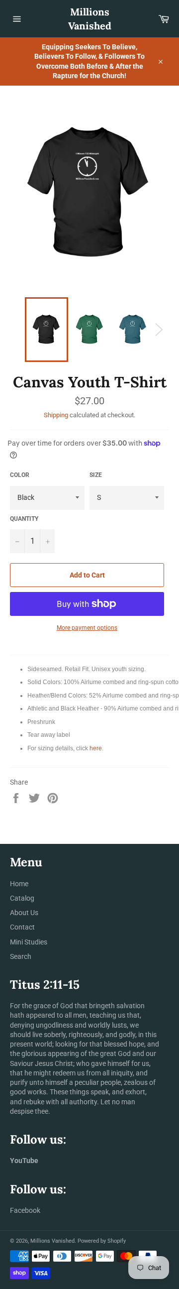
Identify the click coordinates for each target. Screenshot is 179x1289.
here (96, 748)
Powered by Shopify (102, 1241)
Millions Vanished (89, 18)
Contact (22, 927)
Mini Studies (28, 942)
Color (19, 474)
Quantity (24, 518)
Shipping (56, 415)
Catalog (22, 898)
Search (20, 956)
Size (96, 474)
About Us (24, 913)
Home (19, 884)
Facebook (25, 1210)
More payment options (87, 627)
